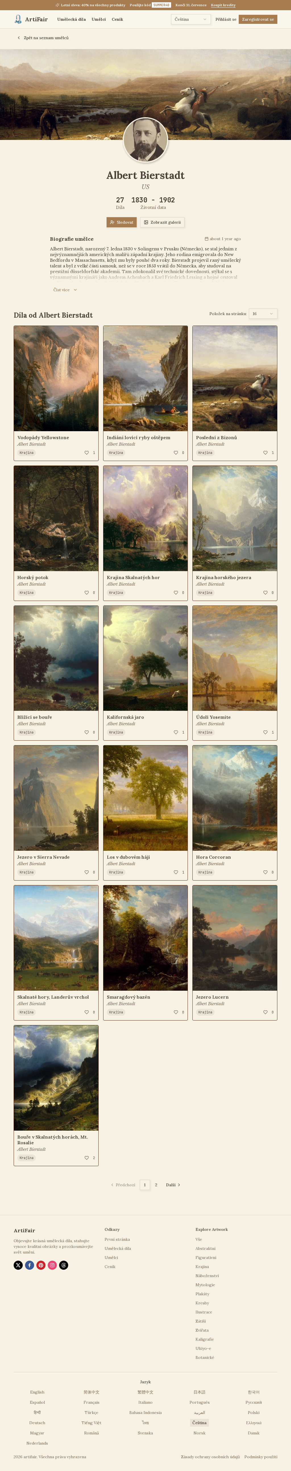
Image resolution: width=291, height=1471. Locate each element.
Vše (199, 1239)
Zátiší (201, 1321)
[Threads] (63, 1265)
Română (91, 1433)
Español (37, 1402)
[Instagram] (52, 1265)
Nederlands (37, 1443)
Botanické (205, 1357)
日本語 (199, 1392)
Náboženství (207, 1275)
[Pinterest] (40, 1265)
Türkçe (91, 1412)
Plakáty (202, 1293)
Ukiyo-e (203, 1348)
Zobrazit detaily (38, 423)
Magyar (37, 1433)
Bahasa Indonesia (145, 1412)
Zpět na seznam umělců (46, 37)
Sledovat (125, 222)
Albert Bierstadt (31, 444)
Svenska (145, 1433)
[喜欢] (87, 452)
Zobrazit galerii (166, 222)
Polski (253, 1412)
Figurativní (206, 1257)
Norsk (199, 1433)
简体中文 (91, 1392)
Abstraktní (205, 1248)
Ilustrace (204, 1312)
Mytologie (205, 1284)
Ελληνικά (253, 1422)
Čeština (199, 1422)
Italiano (145, 1402)
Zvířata (202, 1330)
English (37, 1392)
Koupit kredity (223, 5)
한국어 (254, 1392)
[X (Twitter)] (18, 1265)
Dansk (253, 1433)
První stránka (117, 1239)
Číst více (61, 289)
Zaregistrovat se (258, 19)
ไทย (145, 1422)
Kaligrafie (205, 1339)
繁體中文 (145, 1392)
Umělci (99, 19)
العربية (199, 1412)
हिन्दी (37, 1412)
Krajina (27, 452)
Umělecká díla (71, 19)
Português (200, 1402)
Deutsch (37, 1422)
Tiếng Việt (91, 1422)
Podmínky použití (260, 1456)
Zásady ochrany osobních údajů (210, 1456)
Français (91, 1402)
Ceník (117, 19)
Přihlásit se (225, 19)
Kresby (202, 1303)
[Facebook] (29, 1265)
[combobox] (191, 19)
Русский (254, 1402)
